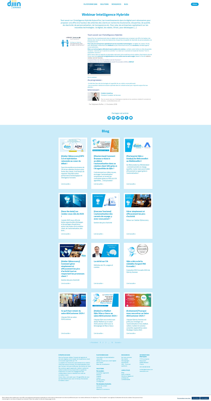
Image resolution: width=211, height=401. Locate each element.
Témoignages (125, 360)
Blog (122, 372)
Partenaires (124, 362)
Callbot (98, 378)
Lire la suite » (65, 184)
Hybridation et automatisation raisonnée (105, 358)
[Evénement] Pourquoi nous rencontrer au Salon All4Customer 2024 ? (137, 313)
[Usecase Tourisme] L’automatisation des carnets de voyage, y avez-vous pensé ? (103, 215)
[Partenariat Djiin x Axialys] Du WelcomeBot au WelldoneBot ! (137, 158)
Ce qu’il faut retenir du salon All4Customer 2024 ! (73, 312)
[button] (109, 118)
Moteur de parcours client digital (106, 360)
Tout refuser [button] (196, 398)
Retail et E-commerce (103, 389)
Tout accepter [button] (204, 398)
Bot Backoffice (100, 380)
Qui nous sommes (126, 357)
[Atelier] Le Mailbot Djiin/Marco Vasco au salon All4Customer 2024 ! (105, 313)
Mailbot (98, 374)
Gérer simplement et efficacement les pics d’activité (135, 213)
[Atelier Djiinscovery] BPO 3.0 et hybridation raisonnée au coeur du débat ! (72, 160)
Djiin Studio (99, 362)
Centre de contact (101, 386)
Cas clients (124, 359)
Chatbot (98, 376)
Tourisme (99, 387)
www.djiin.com (144, 371)
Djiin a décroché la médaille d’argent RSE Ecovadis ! (136, 263)
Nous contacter (126, 374)
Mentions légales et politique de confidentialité (127, 377)
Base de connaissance (102, 364)
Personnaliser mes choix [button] (183, 398)
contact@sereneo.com (146, 369)
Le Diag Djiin (100, 381)
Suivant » (118, 342)
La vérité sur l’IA (101, 261)
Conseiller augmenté (102, 373)
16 (112, 342)
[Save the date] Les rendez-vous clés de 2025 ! (72, 213)
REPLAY (131, 62)
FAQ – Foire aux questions (126, 365)
